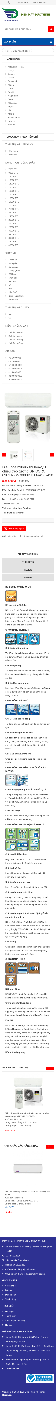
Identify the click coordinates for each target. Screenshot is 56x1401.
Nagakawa (13, 95)
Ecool (10, 99)
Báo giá (8, 1290)
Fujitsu (11, 106)
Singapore (13, 267)
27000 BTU (14, 223)
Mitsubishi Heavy (16, 67)
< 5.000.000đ (15, 361)
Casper (11, 74)
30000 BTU (14, 231)
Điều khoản (10, 1295)
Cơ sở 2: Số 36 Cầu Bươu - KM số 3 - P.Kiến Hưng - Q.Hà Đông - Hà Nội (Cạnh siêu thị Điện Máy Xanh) (30, 1350)
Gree (10, 88)
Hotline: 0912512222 (15, 1265)
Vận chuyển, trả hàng (15, 1320)
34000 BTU (14, 234)
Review (28, 570)
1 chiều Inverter (16, 332)
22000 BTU (14, 212)
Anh (10, 288)
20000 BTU (14, 205)
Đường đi (9, 1311)
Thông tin (28, 562)
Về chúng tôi (11, 1286)
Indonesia (13, 299)
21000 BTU (14, 209)
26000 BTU (14, 220)
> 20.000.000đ (15, 379)
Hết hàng (13, 154)
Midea (11, 85)
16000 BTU (14, 191)
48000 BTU (14, 245)
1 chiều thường (16, 339)
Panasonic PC (14, 117)
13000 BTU (14, 180)
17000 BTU (14, 194)
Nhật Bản (13, 278)
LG (9, 110)
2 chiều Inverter (16, 336)
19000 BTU (14, 202)
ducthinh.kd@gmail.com (18, 1260)
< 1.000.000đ (15, 358)
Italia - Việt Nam (16, 296)
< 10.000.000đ (15, 365)
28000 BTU (14, 227)
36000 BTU (14, 238)
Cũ (10, 317)
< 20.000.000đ (15, 376)
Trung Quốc (14, 270)
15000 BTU (14, 187)
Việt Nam (13, 281)
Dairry (11, 70)
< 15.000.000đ (15, 372)
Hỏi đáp (9, 1325)
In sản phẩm (11, 536)
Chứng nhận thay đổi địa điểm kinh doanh (25, 1274)
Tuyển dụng (10, 1299)
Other (28, 577)
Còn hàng (13, 151)
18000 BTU (14, 198)
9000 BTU (13, 173)
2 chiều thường (16, 343)
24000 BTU (14, 216)
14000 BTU (14, 184)
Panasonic (13, 81)
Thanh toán (10, 1316)
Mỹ (10, 285)
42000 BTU (14, 241)
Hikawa (11, 124)
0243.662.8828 (21, 2)
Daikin (11, 77)
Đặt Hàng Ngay (16, 528)
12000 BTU (14, 176)
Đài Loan (13, 274)
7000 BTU (13, 169)
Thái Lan (13, 259)
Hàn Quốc (13, 292)
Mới (10, 314)
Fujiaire (11, 121)
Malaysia (13, 263)
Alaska (11, 114)
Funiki (11, 92)
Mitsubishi (12, 103)
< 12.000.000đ (15, 368)
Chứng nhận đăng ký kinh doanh (20, 1269)
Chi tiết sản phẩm (28, 554)
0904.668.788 (40, 2)
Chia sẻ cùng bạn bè (33, 536)
